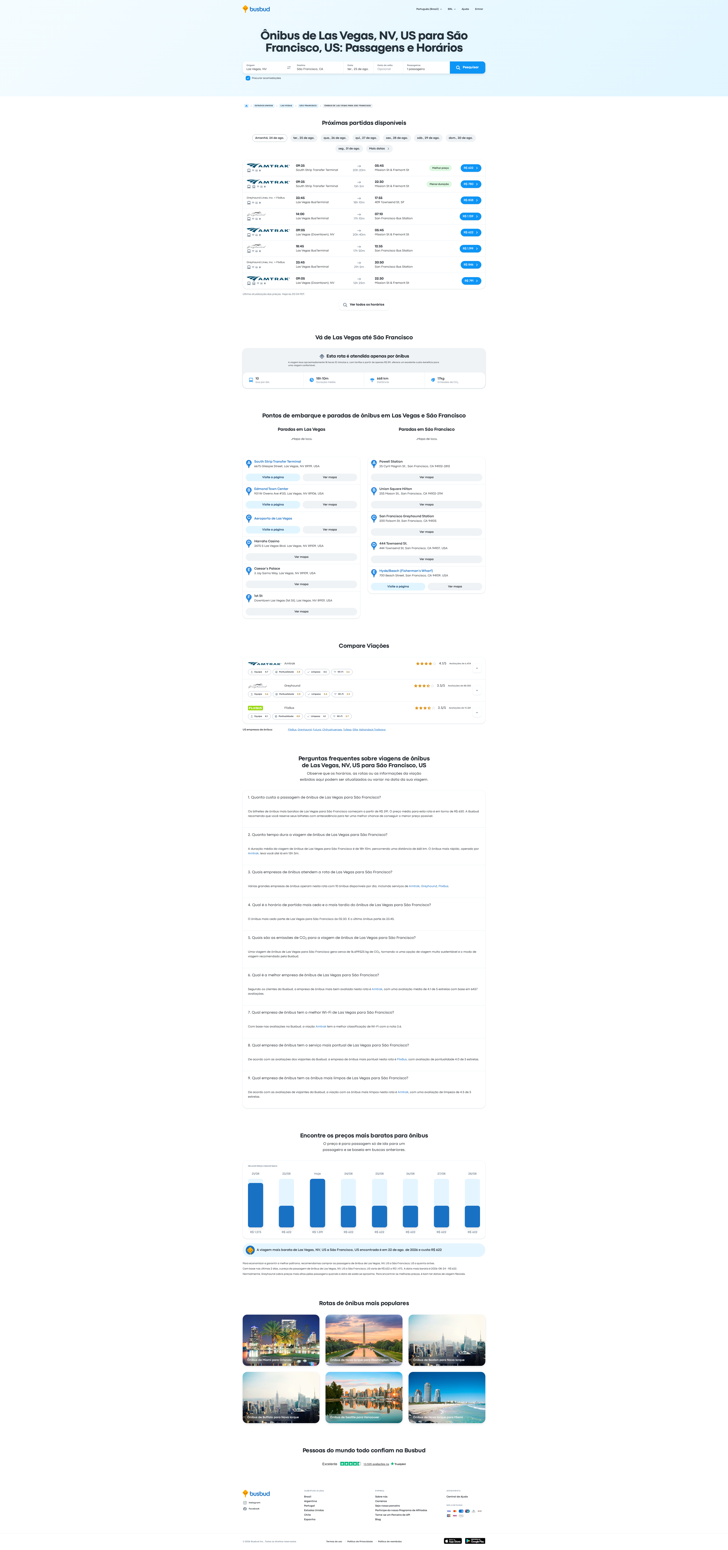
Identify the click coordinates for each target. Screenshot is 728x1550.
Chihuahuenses (332, 730)
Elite (355, 730)
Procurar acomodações (266, 78)
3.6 (348, 672)
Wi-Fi (340, 672)
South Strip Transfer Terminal (277, 461)
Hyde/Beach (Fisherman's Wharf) (406, 571)
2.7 (347, 716)
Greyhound (292, 686)
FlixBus (289, 708)
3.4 (325, 694)
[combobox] (263, 67)
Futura (317, 730)
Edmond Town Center (271, 489)
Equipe (258, 672)
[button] (289, 67)
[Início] (246, 106)
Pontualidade (286, 672)
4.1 (266, 716)
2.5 (348, 694)
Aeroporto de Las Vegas (273, 518)
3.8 (298, 672)
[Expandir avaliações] (477, 668)
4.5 (325, 672)
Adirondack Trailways (372, 730)
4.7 (266, 672)
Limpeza (315, 672)
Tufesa (347, 730)
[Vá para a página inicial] (256, 9)
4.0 (298, 716)
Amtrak (289, 663)
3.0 (298, 694)
